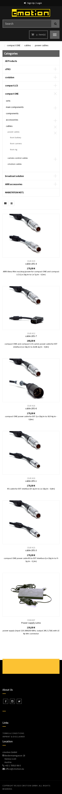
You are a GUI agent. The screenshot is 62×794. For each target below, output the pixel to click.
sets (8, 100)
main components (15, 107)
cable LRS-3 (31, 550)
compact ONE (13, 45)
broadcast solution (14, 176)
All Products (11, 61)
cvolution (9, 77)
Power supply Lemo (31, 622)
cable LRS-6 (31, 408)
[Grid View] (5, 203)
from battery (15, 137)
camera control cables (18, 158)
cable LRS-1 (31, 480)
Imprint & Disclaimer (13, 736)
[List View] (11, 203)
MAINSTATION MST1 (14, 192)
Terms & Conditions (13, 733)
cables (27, 45)
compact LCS (11, 85)
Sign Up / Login (34, 3)
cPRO (8, 69)
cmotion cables (14, 164)
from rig (13, 149)
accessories (12, 119)
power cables (41, 45)
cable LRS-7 (31, 336)
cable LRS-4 (31, 263)
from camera (16, 143)
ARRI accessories (13, 184)
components (12, 113)
